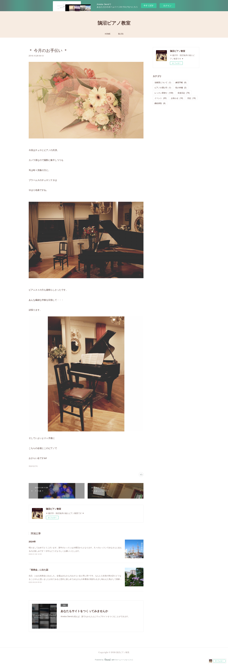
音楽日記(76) (33, 466)
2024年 (32, 541)
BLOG (120, 33)
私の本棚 (180, 87)
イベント (160, 98)
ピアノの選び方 (162, 87)
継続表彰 (159, 103)
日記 (191, 98)
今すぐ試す (149, 5)
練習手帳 (180, 82)
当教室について (162, 82)
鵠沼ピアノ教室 (114, 23)
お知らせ (177, 98)
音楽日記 (184, 92)
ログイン (167, 5)
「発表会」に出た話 (38, 569)
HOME (107, 33)
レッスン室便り (163, 92)
